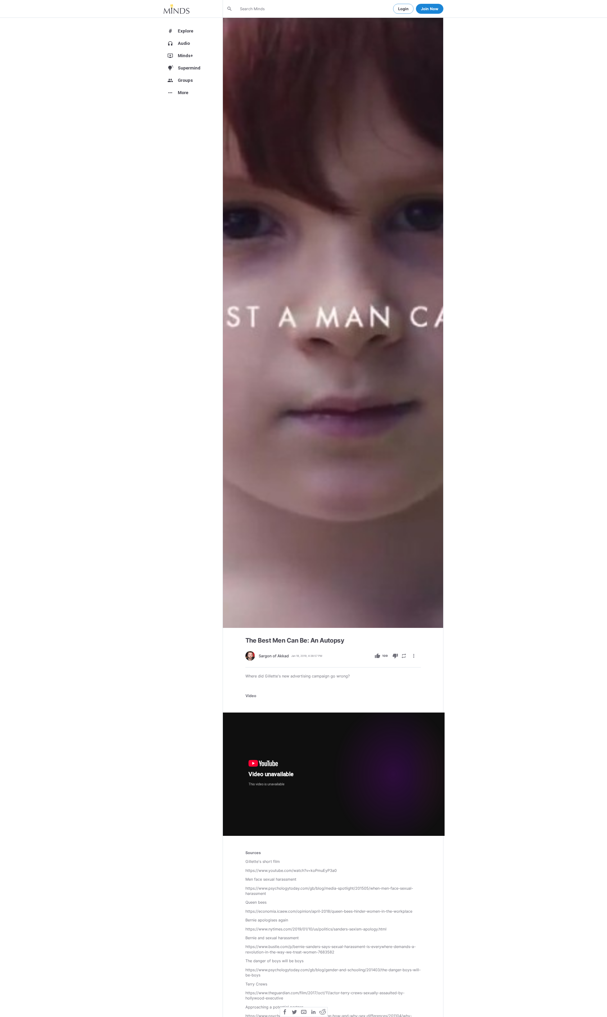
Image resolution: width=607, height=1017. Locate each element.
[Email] (303, 1011)
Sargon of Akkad (274, 655)
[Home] (176, 9)
